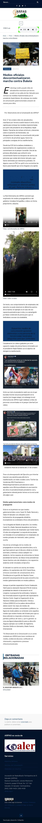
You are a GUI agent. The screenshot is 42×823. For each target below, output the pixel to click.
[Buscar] (37, 2)
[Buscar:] (9, 2)
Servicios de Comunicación (14, 765)
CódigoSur (20, 820)
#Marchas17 (15, 176)
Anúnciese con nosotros (13, 769)
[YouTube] (19, 6)
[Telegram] (25, 6)
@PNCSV (26, 176)
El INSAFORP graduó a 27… (13, 687)
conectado (24, 722)
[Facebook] (17, 6)
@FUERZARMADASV (19, 179)
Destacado (7, 69)
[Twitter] (22, 6)
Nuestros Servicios (11, 761)
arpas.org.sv (9, 791)
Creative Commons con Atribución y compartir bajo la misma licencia (20, 805)
